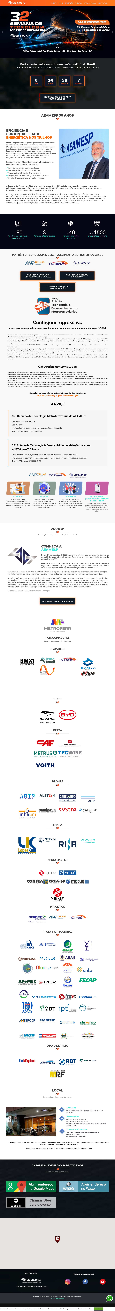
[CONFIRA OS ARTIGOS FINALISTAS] (77, 281)
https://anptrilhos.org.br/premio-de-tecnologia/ (57, 397)
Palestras (78, 3)
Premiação (69, 3)
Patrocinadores (90, 3)
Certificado (102, 3)
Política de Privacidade (57, 1300)
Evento (54, 3)
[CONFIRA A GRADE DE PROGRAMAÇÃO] (57, 293)
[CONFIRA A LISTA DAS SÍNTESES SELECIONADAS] (38, 281)
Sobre (61, 3)
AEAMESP (17, 3)
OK (98, 1309)
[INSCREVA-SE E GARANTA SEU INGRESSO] (57, 103)
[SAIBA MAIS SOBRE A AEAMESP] (57, 605)
